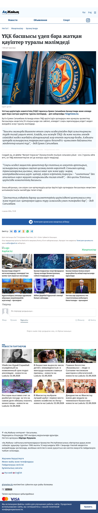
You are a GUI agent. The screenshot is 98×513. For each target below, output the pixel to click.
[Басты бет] (10, 12)
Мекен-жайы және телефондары (18, 462)
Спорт (66, 20)
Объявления (40, 20)
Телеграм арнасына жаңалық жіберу (51, 222)
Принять (88, 507)
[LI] (7, 479)
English (18, 473)
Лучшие (13, 320)
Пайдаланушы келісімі (13, 465)
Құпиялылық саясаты (12, 468)
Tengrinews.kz (71, 114)
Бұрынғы (24, 320)
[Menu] (95, 12)
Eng (89, 12)
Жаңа (4, 320)
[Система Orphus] (7, 489)
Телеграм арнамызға (85, 240)
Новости (12, 20)
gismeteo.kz (7, 484)
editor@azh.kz (11, 243)
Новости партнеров (14, 346)
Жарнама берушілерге (13, 458)
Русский (8, 473)
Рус (84, 12)
